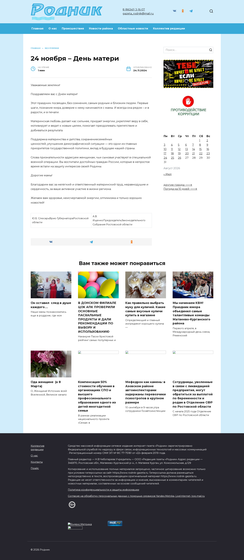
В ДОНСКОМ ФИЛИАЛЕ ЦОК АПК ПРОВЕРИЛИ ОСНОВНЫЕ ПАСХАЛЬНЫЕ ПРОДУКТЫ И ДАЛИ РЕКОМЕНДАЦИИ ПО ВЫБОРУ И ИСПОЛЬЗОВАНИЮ (97, 317)
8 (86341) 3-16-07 (134, 9)
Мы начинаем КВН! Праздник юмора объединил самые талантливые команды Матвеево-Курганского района (191, 313)
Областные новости (133, 28)
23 (208, 153)
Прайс (35, 468)
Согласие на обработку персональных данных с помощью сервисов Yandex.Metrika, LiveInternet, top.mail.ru (136, 496)
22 (201, 153)
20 (187, 153)
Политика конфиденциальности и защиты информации (103, 489)
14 (193, 149)
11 (172, 149)
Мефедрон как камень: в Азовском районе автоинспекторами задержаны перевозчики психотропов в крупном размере (145, 392)
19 (179, 153)
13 (186, 149)
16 (207, 149)
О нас (52, 28)
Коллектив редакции (169, 28)
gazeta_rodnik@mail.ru (138, 13)
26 (179, 157)
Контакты (37, 461)
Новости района (101, 28)
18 (172, 153)
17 (165, 153)
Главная (37, 28)
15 (200, 149)
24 (165, 157)
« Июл (167, 174)
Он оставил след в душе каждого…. (51, 305)
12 (179, 149)
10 (165, 149)
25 (172, 157)
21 (193, 153)
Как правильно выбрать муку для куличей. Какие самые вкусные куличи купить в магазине (145, 309)
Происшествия (73, 28)
